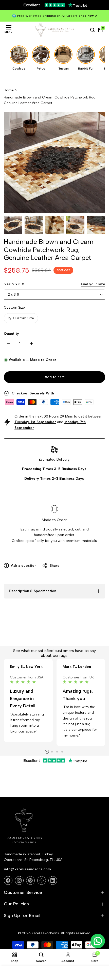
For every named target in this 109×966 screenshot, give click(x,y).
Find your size (93, 284)
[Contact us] (97, 941)
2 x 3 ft (13, 294)
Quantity (11, 333)
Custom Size (23, 318)
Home (9, 90)
